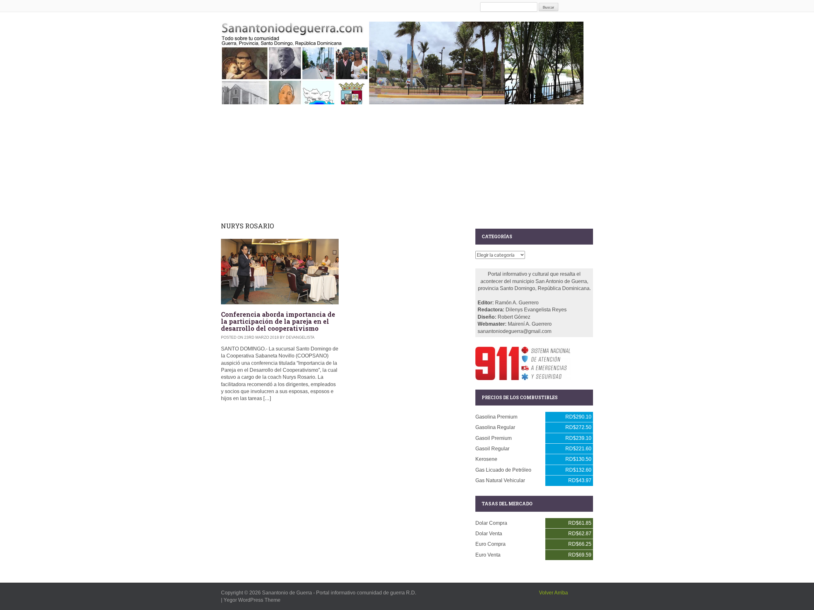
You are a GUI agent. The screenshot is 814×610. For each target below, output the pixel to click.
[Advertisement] (407, 161)
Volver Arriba (553, 592)
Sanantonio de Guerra (287, 592)
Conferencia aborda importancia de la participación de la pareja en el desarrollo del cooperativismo (278, 321)
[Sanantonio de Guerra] (402, 61)
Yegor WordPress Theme (252, 600)
